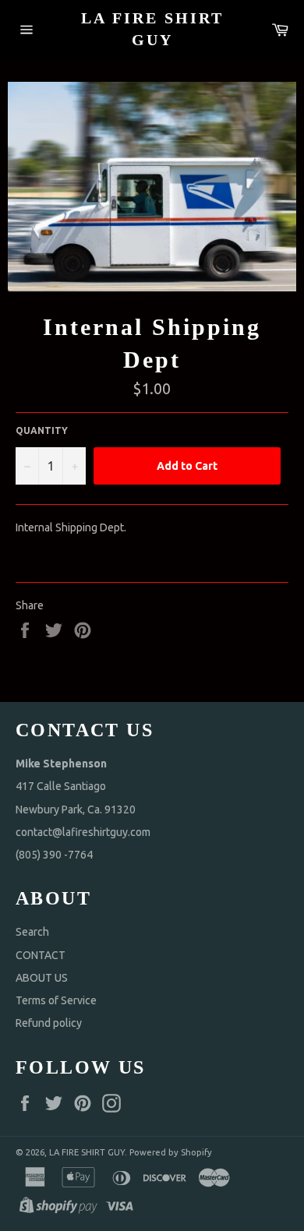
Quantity (42, 430)
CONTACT (40, 955)
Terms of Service (56, 1000)
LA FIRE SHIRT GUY (152, 28)
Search (32, 932)
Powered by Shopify (170, 1152)
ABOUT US (42, 978)
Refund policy (49, 1023)
